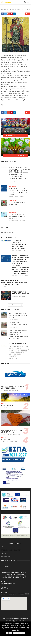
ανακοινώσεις (12, 165)
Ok (7, 633)
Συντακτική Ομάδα (6, 556)
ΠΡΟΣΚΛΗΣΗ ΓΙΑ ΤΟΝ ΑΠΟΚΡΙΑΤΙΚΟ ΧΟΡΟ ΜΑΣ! (20, 293)
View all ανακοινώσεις (14, 305)
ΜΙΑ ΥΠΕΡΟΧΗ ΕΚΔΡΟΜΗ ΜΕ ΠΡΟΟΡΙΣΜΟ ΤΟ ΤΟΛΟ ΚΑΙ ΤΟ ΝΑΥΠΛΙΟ (18, 315)
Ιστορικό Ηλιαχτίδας (7, 405)
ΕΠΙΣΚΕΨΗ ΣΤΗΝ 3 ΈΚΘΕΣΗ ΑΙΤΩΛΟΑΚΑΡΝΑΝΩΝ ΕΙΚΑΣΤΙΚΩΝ (19, 324)
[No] (29, 629)
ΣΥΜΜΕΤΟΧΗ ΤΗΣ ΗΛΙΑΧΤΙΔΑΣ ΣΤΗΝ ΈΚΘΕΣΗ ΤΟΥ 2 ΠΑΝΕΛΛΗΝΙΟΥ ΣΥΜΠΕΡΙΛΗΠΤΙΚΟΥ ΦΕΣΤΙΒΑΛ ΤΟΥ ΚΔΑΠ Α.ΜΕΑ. (18, 334)
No (11, 633)
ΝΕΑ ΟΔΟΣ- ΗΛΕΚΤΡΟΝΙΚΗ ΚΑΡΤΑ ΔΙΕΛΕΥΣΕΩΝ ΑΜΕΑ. (12, 387)
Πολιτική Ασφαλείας (19, 633)
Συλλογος (3, 403)
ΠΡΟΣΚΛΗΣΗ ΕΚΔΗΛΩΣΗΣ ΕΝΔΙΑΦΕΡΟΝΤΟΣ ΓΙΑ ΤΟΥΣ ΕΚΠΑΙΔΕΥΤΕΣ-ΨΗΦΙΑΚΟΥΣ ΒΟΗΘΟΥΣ (18, 191)
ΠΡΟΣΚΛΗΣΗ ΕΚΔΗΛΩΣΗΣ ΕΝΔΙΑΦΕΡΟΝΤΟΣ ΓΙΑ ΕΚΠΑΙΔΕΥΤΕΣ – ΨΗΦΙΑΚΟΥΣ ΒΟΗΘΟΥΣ (20, 244)
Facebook (6, 567)
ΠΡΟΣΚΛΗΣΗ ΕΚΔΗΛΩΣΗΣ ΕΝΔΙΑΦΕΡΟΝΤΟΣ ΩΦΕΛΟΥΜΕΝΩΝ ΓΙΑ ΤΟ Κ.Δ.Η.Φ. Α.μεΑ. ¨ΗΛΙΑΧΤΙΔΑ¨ (14, 282)
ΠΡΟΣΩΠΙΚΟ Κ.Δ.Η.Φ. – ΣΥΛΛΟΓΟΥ (11, 550)
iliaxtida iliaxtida (8, 9)
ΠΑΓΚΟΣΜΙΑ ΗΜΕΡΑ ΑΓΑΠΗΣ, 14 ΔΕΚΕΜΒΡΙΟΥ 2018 (12, 431)
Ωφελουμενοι (4, 553)
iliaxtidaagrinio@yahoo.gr (8, 583)
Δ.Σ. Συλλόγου (5, 439)
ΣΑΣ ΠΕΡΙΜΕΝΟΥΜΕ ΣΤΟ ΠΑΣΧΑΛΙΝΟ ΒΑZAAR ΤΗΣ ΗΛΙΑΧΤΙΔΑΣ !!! (17, 216)
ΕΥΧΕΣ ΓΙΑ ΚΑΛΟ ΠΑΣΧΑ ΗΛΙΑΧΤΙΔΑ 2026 (17, 204)
